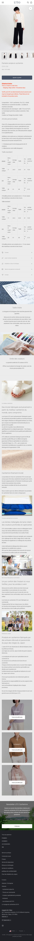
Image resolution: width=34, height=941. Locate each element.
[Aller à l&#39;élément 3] (15, 56)
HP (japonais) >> (6, 920)
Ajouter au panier (17, 77)
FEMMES (4, 838)
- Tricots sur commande (8, 892)
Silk (3, 847)
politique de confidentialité (9, 871)
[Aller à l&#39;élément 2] (10, 56)
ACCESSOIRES (6, 844)
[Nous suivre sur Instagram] (3, 926)
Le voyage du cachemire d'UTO (10, 904)
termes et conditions (7, 868)
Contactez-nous (6, 856)
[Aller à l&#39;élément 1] (4, 56)
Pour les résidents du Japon (9, 874)
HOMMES (4, 841)
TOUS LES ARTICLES (17, 717)
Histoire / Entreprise (7, 883)
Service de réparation (8, 862)
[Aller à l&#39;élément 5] (27, 55)
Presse (4, 859)
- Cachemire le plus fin (8, 889)
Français (21, 931)
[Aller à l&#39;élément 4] (21, 56)
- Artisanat (5, 898)
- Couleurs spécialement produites (11, 895)
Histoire (4, 886)
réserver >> (5, 916)
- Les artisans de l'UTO (8, 901)
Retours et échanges (7, 865)
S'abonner (17, 826)
